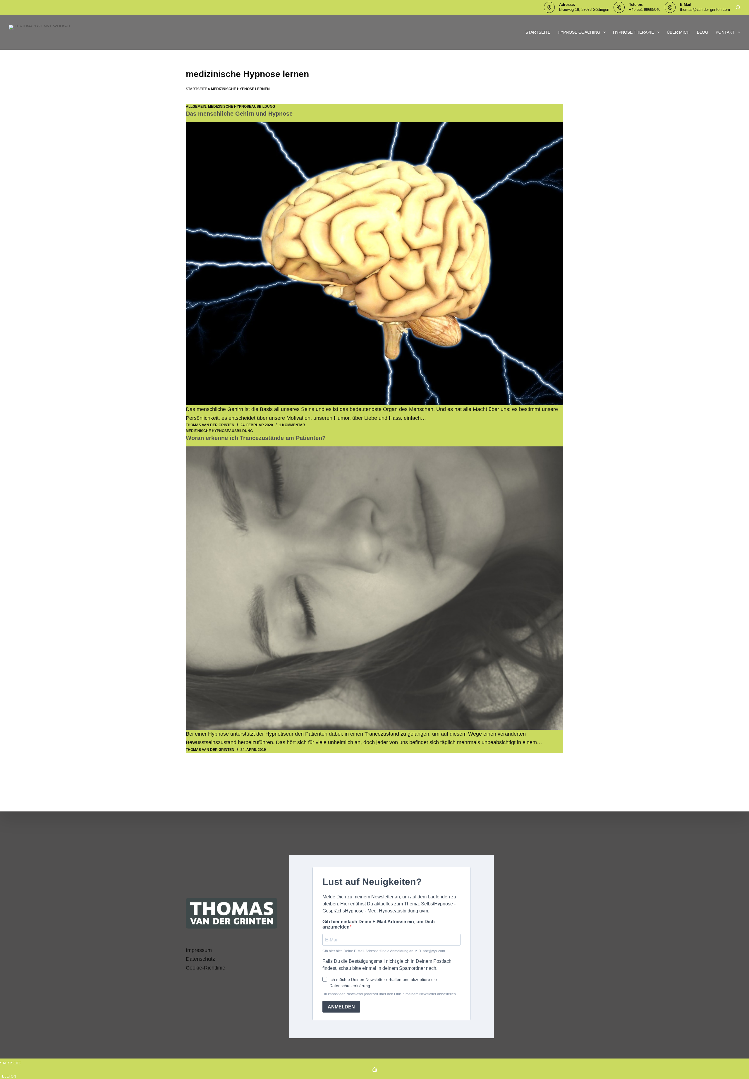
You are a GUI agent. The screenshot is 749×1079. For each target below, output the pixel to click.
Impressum (199, 950)
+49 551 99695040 (644, 9)
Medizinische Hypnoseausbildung (241, 107)
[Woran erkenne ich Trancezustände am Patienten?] (374, 588)
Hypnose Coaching (579, 32)
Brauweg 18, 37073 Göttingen (584, 9)
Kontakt (725, 32)
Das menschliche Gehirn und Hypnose (239, 113)
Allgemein (196, 107)
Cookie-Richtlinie (205, 968)
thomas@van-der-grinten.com (705, 9)
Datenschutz (200, 959)
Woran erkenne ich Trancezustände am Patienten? (256, 438)
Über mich (678, 32)
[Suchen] (738, 7)
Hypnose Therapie (633, 32)
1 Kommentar (292, 425)
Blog (702, 32)
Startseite (537, 32)
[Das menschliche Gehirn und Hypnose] (374, 263)
